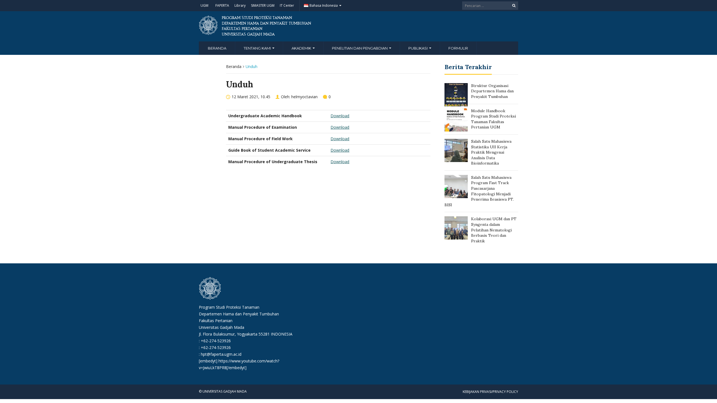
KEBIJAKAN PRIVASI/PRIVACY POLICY (490, 391)
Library (240, 5)
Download (339, 115)
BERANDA (217, 48)
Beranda (233, 66)
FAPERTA (222, 5)
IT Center (287, 5)
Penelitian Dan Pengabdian (360, 48)
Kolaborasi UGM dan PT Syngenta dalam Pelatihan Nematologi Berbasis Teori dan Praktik (493, 229)
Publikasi (418, 48)
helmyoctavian (304, 96)
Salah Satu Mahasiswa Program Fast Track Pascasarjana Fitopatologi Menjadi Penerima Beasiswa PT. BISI (479, 191)
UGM (204, 5)
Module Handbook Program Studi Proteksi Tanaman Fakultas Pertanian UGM (493, 119)
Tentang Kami (258, 48)
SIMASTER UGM (262, 5)
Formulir (458, 48)
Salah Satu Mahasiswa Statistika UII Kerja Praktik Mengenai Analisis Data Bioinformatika (491, 152)
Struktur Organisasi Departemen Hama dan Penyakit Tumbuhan (492, 91)
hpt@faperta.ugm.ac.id (221, 354)
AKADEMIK (302, 48)
